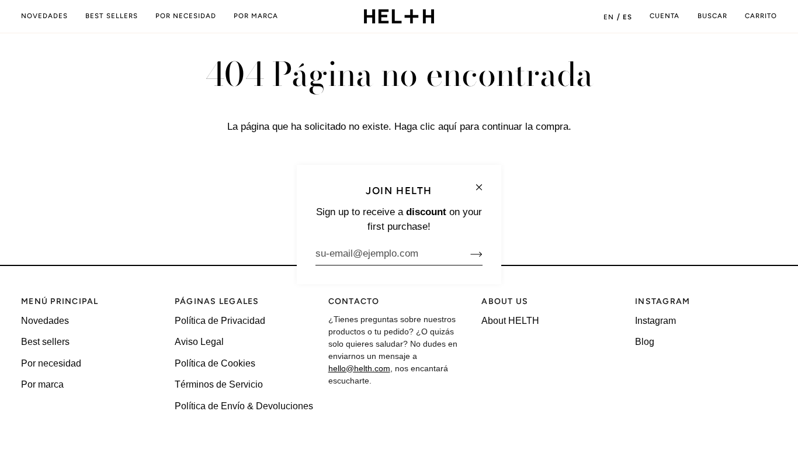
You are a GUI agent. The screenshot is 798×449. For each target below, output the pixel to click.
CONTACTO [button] (354, 301)
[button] (186, 16)
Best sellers (45, 342)
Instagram (655, 321)
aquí (447, 126)
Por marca (42, 384)
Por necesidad (51, 363)
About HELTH (510, 321)
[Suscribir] (467, 253)
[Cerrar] (484, 182)
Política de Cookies (215, 363)
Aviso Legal (199, 342)
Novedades (45, 321)
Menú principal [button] (60, 301)
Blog (644, 342)
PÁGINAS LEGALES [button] (217, 301)
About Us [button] (504, 301)
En (608, 17)
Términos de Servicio (219, 384)
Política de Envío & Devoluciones (244, 406)
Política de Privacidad (220, 321)
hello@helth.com (359, 368)
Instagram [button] (662, 301)
